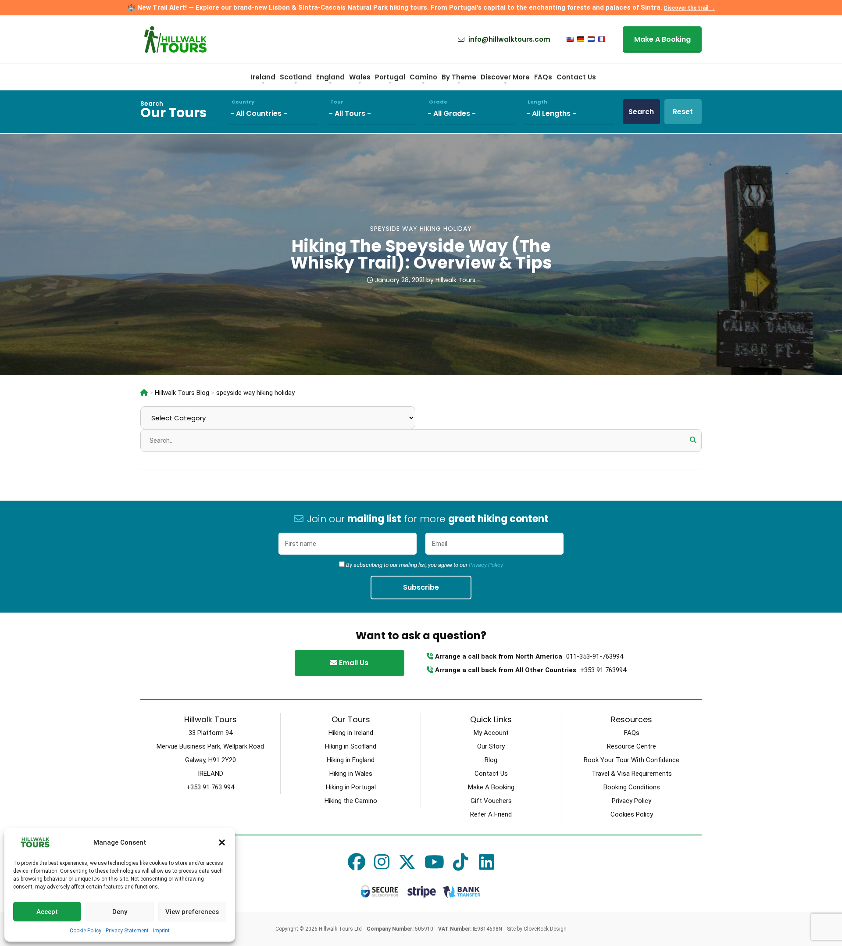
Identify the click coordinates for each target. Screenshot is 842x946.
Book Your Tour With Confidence (631, 760)
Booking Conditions (631, 787)
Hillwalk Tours (455, 280)
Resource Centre (631, 746)
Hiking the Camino (351, 801)
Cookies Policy (631, 814)
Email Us (352, 663)
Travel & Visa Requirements (632, 774)
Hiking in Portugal (351, 787)
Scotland (296, 77)
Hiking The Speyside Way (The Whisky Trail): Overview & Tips (421, 254)
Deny (119, 912)
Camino (423, 77)
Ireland (263, 77)
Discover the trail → (689, 8)
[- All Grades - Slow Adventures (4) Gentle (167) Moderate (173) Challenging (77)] (474, 111)
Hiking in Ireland (350, 733)
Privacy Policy (486, 565)
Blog (491, 760)
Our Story (491, 746)
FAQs (543, 77)
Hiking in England (351, 760)
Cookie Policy (85, 931)
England (330, 77)
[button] (222, 842)
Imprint (161, 931)
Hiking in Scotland (350, 746)
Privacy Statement (127, 931)
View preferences (192, 912)
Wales (360, 77)
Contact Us (576, 77)
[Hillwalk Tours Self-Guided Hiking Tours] (144, 393)
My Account (491, 733)
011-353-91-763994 (594, 656)
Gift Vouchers (491, 801)
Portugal (390, 77)
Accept (47, 912)
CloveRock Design (545, 929)
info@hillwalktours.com (508, 39)
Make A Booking (662, 39)
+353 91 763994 (603, 670)
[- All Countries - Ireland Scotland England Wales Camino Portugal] (277, 111)
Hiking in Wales (350, 774)
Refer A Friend (491, 814)
